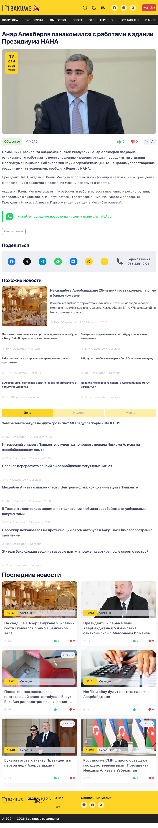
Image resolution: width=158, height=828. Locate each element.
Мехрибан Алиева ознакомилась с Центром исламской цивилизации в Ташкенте (70, 487)
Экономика (34, 20)
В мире (150, 20)
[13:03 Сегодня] (118, 599)
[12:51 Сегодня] (118, 668)
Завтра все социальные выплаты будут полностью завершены (114, 336)
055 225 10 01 (138, 264)
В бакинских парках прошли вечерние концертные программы (35, 360)
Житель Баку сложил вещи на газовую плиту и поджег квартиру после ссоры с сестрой (75, 551)
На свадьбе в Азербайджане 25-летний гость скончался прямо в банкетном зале (39, 628)
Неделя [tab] (79, 412)
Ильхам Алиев (14, 231)
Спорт (77, 20)
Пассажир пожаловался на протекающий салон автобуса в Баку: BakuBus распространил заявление (39, 336)
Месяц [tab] (130, 412)
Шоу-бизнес (129, 20)
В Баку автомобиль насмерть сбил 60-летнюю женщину (117, 358)
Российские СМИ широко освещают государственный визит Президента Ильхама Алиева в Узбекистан (115, 765)
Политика (10, 20)
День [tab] (27, 412)
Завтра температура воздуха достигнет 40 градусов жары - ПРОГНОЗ (61, 423)
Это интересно (101, 20)
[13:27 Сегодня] (39, 599)
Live (152, 7)
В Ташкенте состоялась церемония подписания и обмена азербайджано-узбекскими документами (74, 511)
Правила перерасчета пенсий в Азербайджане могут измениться (115, 384)
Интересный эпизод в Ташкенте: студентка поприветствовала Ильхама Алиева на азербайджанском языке (71, 447)
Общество (58, 20)
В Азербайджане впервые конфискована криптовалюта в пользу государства (39, 384)
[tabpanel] (79, 493)
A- (146, 141)
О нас (59, 798)
